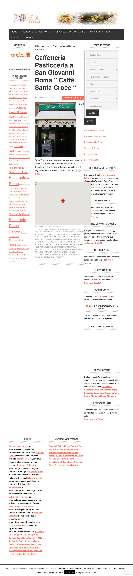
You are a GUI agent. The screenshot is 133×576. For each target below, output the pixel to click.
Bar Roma (24, 91)
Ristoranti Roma (36, 471)
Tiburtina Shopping (102, 389)
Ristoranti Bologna (25, 465)
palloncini (39, 531)
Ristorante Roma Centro (17, 225)
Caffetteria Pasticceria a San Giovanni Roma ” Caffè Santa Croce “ (55, 72)
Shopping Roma (16, 534)
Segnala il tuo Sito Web (19, 506)
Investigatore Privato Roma (21, 550)
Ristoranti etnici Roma (93, 142)
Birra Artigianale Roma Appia (67, 229)
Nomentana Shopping (103, 392)
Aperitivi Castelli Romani (16, 85)
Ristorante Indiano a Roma (17, 204)
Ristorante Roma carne (94, 130)
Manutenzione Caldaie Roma (27, 547)
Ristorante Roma (19, 214)
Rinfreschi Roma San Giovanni (48, 252)
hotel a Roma (99, 296)
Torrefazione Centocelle (16, 255)
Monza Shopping (108, 396)
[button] (63, 201)
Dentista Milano (32, 541)
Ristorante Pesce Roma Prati (18, 210)
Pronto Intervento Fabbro (26, 553)
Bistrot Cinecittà (13, 94)
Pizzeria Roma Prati (23, 151)
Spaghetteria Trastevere (21, 249)
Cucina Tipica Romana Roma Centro (18, 112)
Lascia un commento (73, 98)
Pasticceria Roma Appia (65, 247)
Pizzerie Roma (90, 153)
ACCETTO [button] (70, 572)
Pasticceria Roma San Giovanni (48, 249)
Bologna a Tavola (92, 282)
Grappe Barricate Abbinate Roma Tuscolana (54, 242)
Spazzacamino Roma (93, 419)
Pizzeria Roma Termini (16, 154)
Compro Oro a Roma (18, 538)
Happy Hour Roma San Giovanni (63, 244)
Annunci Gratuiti (94, 243)
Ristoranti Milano (34, 477)
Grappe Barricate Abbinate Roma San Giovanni (60, 239)
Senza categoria (53, 226)
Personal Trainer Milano (59, 446)
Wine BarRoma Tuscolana (54, 257)
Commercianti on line (18, 446)
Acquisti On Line (24, 458)
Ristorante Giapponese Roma (18, 201)
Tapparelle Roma (16, 541)
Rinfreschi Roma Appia (72, 249)
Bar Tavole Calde (91, 159)
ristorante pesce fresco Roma (18, 207)
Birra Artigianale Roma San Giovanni (51, 232)
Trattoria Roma (19, 258)
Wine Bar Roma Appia (54, 254)
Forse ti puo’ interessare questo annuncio (103, 307)
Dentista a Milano (17, 544)
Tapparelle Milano (36, 538)
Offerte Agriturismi (17, 525)
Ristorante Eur (23, 198)
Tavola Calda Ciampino (16, 252)
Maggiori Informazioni (86, 572)
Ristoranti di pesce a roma (95, 136)
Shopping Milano (31, 534)
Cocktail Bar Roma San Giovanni (54, 234)
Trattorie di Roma (91, 148)
